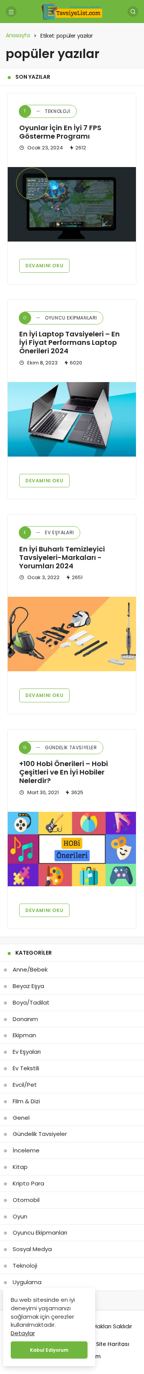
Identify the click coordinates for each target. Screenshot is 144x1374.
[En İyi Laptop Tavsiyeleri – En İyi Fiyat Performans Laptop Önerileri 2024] (72, 419)
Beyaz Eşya (28, 986)
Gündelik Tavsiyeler (60, 747)
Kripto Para (28, 1183)
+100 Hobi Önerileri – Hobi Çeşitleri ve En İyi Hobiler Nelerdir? (63, 772)
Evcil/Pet (25, 1085)
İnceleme (26, 1150)
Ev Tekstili (26, 1068)
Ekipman (24, 1035)
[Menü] (11, 11)
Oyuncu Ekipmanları (60, 318)
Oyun (20, 1216)
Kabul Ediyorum (49, 1350)
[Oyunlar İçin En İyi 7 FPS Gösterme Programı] (72, 204)
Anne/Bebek (30, 969)
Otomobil (26, 1200)
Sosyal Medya (32, 1249)
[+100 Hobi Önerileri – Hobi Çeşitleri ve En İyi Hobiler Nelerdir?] (72, 849)
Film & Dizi (26, 1101)
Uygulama (27, 1282)
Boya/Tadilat (31, 1002)
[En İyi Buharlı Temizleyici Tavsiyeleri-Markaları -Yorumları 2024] (72, 634)
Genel (21, 1118)
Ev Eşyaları (49, 532)
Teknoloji (47, 111)
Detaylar (23, 1333)
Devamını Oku (44, 265)
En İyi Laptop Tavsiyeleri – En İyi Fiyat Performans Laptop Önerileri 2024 (69, 342)
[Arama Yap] (132, 11)
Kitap (20, 1167)
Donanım (25, 1019)
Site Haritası (112, 1344)
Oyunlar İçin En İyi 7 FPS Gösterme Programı (60, 132)
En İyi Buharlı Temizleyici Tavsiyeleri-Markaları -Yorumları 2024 (62, 557)
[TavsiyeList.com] (72, 11)
